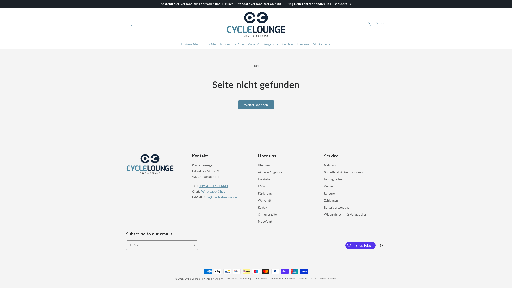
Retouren (330, 193)
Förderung (265, 193)
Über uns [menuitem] (303, 44)
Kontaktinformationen (283, 278)
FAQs (261, 186)
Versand (329, 186)
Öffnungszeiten (268, 214)
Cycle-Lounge (192, 278)
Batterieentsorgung (337, 207)
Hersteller (264, 179)
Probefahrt (265, 221)
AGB (313, 278)
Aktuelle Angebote (270, 172)
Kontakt (263, 207)
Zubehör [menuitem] (254, 44)
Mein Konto (332, 165)
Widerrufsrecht (328, 278)
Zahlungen (331, 200)
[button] (130, 24)
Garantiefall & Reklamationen (343, 172)
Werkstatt (264, 200)
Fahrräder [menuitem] (209, 44)
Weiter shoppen (256, 105)
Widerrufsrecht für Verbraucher (345, 214)
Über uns (264, 165)
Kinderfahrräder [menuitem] (232, 44)
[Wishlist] (375, 23)
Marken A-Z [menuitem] (322, 44)
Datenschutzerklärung (239, 278)
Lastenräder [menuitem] (190, 44)
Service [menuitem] (287, 44)
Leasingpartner (333, 179)
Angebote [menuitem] (271, 44)
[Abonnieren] (193, 245)
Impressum (261, 278)
